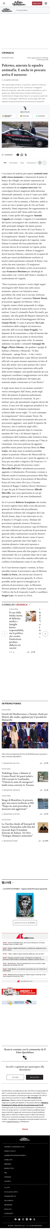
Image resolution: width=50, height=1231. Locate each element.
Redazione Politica (10, 763)
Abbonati (37, 3)
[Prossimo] (45, 634)
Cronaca (8, 52)
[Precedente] (4, 634)
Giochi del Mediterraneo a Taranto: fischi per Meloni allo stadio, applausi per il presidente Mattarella (25, 717)
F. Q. (11, 652)
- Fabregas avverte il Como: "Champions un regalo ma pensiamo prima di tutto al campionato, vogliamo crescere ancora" (23, 958)
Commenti (9, 155)
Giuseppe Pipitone (10, 80)
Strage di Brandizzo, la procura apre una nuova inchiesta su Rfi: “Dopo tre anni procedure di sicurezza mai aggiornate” (18, 804)
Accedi (15, 1077)
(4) (47, 790)
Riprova (25, 1129)
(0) (34, 652)
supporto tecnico (13, 1121)
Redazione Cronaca (11, 790)
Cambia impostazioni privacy (15, 1155)
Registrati (34, 1077)
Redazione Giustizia (11, 814)
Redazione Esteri (10, 841)
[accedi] (46, 3)
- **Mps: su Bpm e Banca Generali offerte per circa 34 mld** (23, 954)
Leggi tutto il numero (25, 923)
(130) (46, 841)
